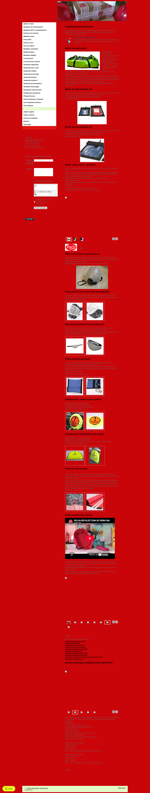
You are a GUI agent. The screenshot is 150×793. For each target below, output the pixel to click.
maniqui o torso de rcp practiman (75, 647)
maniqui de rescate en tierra (74, 659)
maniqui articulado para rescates (75, 641)
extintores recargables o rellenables (76, 649)
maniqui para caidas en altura (74, 645)
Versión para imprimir (33, 788)
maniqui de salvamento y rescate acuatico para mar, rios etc (84, 657)
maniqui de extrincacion (72, 643)
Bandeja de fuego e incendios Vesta (76, 653)
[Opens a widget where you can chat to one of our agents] (8, 789)
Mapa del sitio (44, 788)
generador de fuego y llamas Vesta (76, 655)
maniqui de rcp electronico (73, 651)
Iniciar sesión (121, 788)
